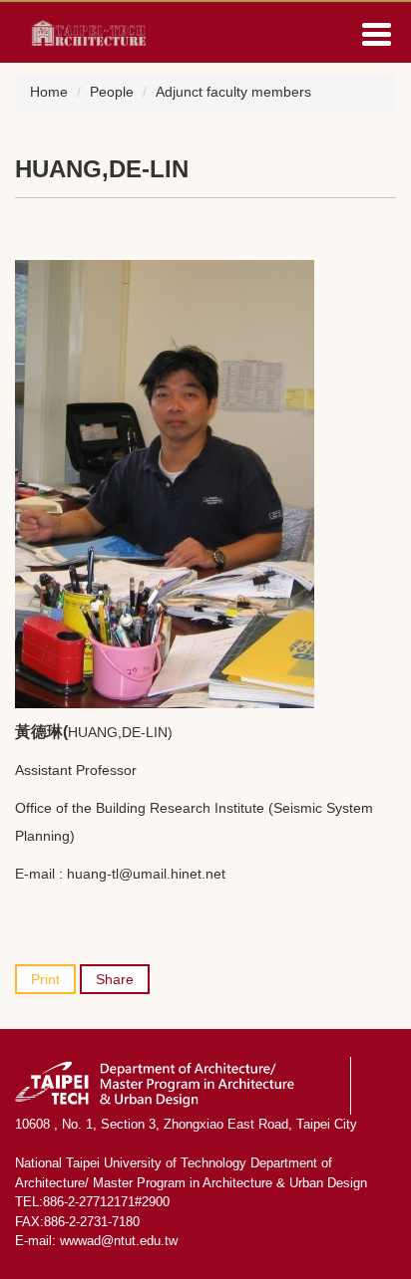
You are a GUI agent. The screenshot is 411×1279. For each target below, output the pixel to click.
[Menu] (376, 34)
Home (49, 92)
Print (45, 979)
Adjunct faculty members (233, 92)
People (112, 92)
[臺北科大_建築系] (85, 31)
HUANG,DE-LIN (102, 168)
